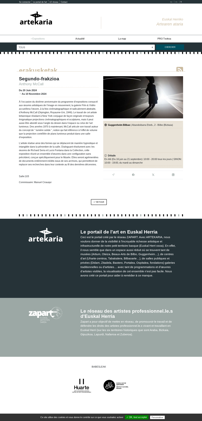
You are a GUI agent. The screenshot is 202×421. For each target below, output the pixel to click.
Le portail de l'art (40, 2)
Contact (64, 2)
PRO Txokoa (164, 38)
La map (122, 38)
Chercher (170, 47)
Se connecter (24, 2)
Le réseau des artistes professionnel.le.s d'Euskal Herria (126, 313)
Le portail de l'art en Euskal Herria (118, 232)
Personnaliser (157, 417)
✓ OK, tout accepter (136, 417)
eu (171, 2)
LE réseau (54, 2)
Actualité (80, 38)
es (176, 2)
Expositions (38, 38)
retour (100, 202)
